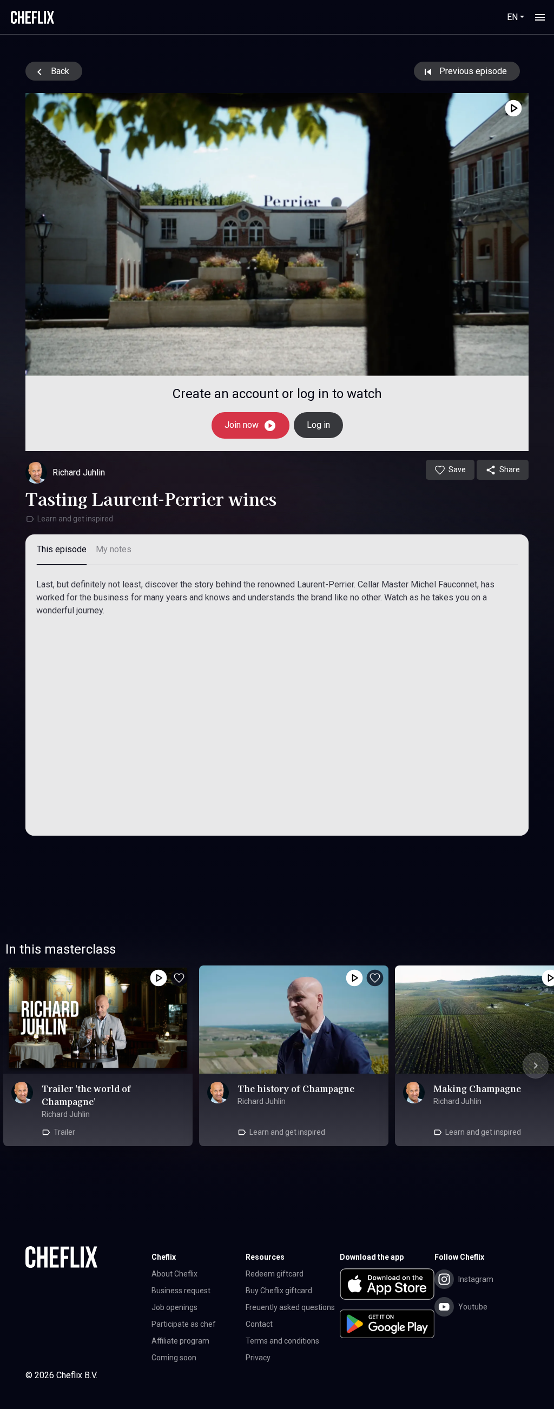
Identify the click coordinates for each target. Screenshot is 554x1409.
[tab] (113, 549)
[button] (387, 1286)
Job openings (174, 1307)
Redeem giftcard (275, 1273)
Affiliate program (180, 1341)
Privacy (258, 1357)
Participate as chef (183, 1324)
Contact (259, 1324)
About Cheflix (174, 1273)
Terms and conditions (282, 1341)
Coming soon (173, 1357)
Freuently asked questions (290, 1307)
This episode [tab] (62, 549)
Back (59, 71)
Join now (243, 425)
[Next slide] (536, 1066)
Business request (180, 1290)
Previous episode (472, 71)
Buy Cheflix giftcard (279, 1290)
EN (512, 17)
